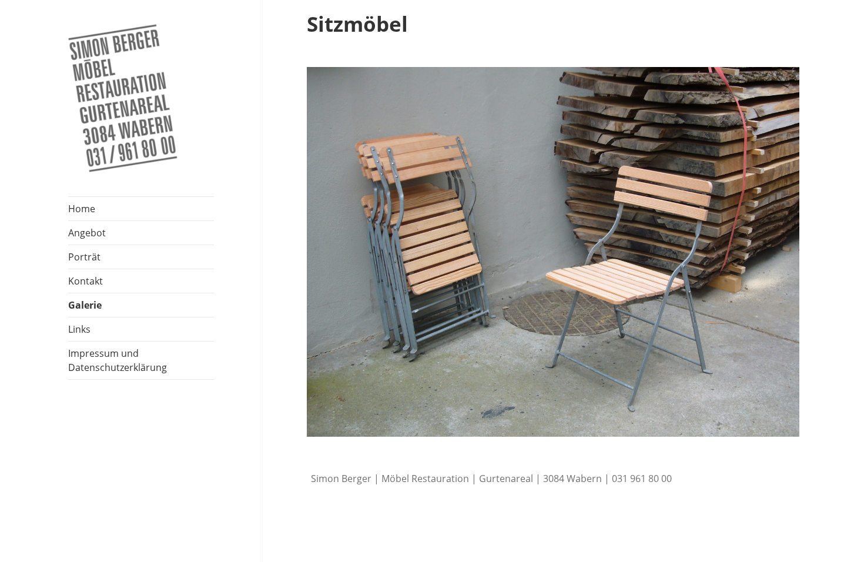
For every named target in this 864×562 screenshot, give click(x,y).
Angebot (87, 232)
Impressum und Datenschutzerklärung (117, 360)
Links (79, 329)
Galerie (85, 305)
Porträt (84, 256)
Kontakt (85, 281)
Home (81, 208)
